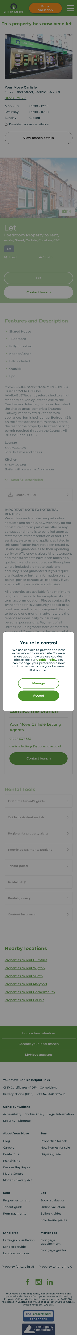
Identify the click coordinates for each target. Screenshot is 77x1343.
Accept (38, 695)
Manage (38, 683)
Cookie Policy (46, 660)
